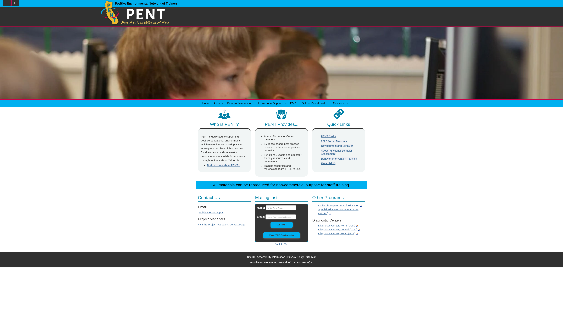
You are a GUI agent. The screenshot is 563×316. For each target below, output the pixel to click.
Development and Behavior (337, 145)
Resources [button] (339, 103)
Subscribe (285, 224)
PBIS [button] (293, 103)
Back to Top (281, 244)
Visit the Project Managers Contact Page (221, 224)
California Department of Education (338, 205)
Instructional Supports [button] (271, 103)
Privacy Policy (295, 257)
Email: (261, 216)
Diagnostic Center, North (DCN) (336, 225)
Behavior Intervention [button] (239, 103)
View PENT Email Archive (281, 235)
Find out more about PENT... (223, 165)
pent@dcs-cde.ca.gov (210, 212)
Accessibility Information (271, 257)
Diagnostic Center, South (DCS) (336, 233)
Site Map (311, 257)
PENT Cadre (328, 136)
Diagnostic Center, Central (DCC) (337, 229)
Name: (261, 207)
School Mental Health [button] (314, 103)
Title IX (251, 257)
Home (205, 103)
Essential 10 (328, 163)
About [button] (217, 103)
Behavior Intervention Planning (339, 158)
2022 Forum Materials (334, 141)
